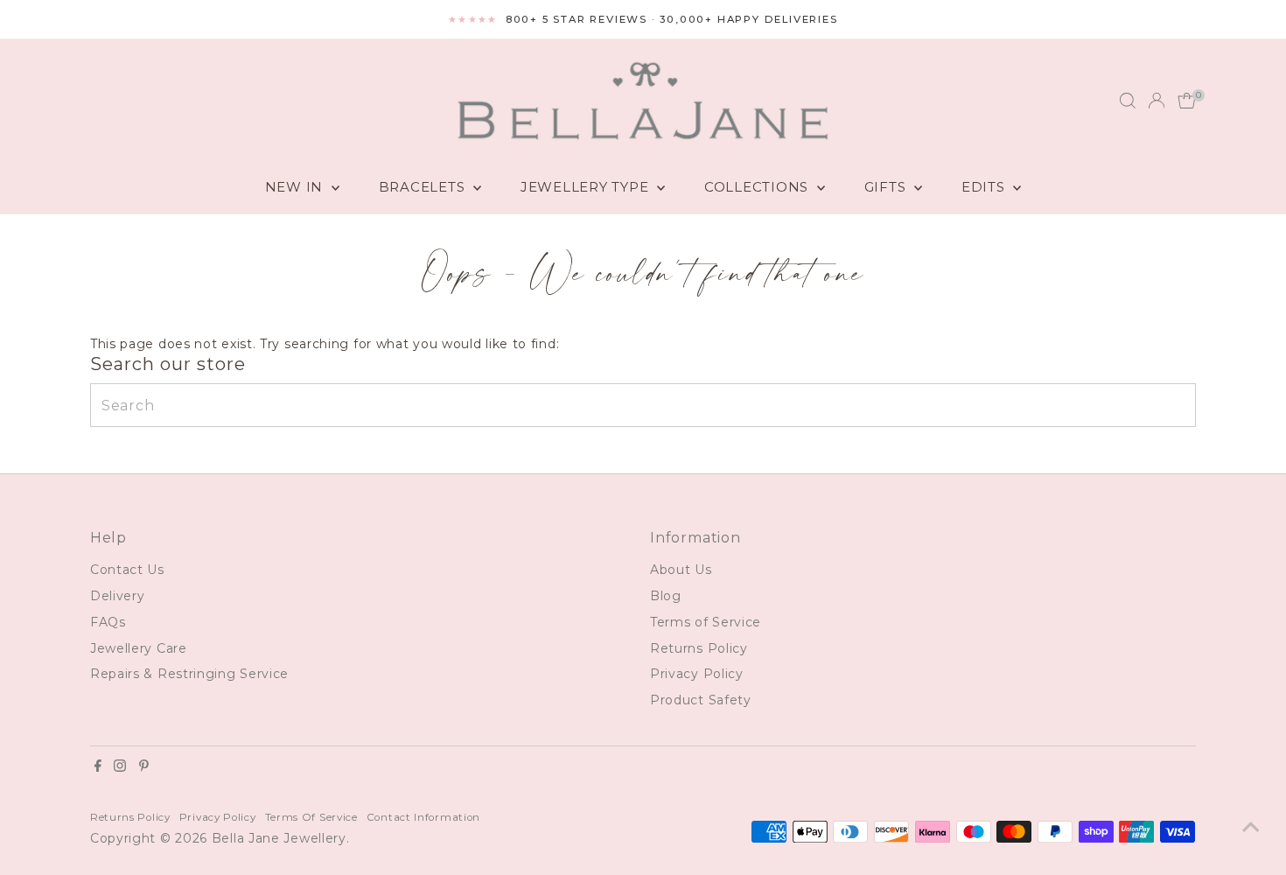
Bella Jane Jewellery (279, 838)
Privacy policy (217, 817)
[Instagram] (119, 767)
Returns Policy (699, 648)
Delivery (117, 596)
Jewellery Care (138, 648)
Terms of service (311, 817)
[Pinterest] (144, 767)
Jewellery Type (587, 186)
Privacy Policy (697, 674)
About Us (681, 570)
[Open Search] (1128, 100)
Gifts (887, 186)
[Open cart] (1187, 100)
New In (296, 186)
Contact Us (127, 570)
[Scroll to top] (1251, 826)
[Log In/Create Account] (1156, 100)
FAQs (108, 622)
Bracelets (424, 186)
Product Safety (700, 700)
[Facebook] (98, 767)
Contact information (423, 817)
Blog (665, 596)
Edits (985, 186)
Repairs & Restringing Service (189, 674)
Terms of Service (705, 622)
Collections (758, 186)
